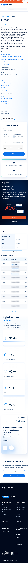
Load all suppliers (13, 311)
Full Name (5, 134)
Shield (3, 61)
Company (5, 140)
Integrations (4, 524)
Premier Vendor (15, 264)
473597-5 (4, 96)
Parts (7, 16)
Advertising (18, 512)
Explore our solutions (13, 471)
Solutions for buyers (6, 502)
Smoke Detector (6, 54)
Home (2, 16)
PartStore (4, 512)
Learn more (14, 221)
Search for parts (5, 528)
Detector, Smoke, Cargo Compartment (12, 59)
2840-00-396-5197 (6, 98)
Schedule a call (13, 154)
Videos (17, 537)
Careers (17, 541)
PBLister (4, 514)
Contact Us (18, 521)
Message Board (5, 531)
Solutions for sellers (20, 502)
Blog (17, 524)
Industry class (15, 140)
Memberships (5, 521)
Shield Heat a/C (5, 64)
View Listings (4, 25)
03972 (3, 88)
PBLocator (4, 504)
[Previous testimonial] (5, 447)
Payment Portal (19, 544)
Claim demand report (8, 118)
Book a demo (13, 475)
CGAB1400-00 (5, 103)
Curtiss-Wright (5, 90)
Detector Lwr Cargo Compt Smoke (11, 56)
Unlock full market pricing (12, 252)
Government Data (20, 509)
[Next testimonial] (11, 447)
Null (2, 80)
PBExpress (4, 507)
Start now (13, 217)
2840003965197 (5, 101)
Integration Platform (6, 509)
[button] (18, 142)
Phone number (17, 134)
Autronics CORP (5, 85)
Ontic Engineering (6, 83)
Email (4, 128)
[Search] (25, 9)
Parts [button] (4, 9)
